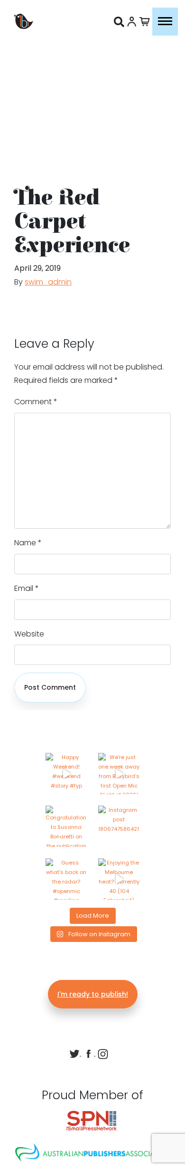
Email (26, 588)
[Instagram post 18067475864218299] (118, 826)
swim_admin (48, 281)
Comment (35, 401)
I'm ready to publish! (92, 994)
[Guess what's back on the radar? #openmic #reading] (66, 879)
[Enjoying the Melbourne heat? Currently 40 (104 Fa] (118, 879)
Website (29, 633)
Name (28, 542)
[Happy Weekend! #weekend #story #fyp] (66, 773)
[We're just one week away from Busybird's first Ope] (118, 773)
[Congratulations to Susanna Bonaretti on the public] (66, 826)
